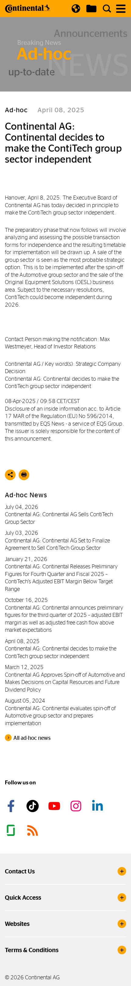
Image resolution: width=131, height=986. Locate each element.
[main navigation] (120, 8)
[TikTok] (34, 806)
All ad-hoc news (32, 738)
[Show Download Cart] (91, 8)
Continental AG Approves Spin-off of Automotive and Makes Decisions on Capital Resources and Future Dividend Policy (65, 682)
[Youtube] (55, 806)
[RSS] (34, 830)
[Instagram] (77, 806)
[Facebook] (12, 806)
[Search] (107, 8)
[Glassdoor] (12, 830)
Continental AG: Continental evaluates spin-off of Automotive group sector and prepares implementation (60, 715)
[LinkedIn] (98, 806)
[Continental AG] (28, 8)
